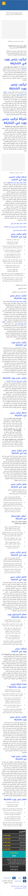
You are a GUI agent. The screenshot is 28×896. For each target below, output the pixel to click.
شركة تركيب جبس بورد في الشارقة (14, 120)
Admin (19, 878)
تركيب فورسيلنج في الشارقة (19, 517)
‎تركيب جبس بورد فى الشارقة (19, 344)
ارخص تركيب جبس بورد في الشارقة (18, 553)
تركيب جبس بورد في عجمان (18, 301)
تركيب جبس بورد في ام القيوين (17, 182)
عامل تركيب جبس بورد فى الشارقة (19, 235)
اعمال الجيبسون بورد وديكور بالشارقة (17, 616)
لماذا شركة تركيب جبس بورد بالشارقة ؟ (17, 685)
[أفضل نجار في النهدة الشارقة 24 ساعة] (21, 5)
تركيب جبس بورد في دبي (19, 223)
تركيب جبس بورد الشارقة (18, 86)
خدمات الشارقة (18, 881)
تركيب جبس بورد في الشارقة (19, 757)
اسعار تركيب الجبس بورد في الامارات (18, 178)
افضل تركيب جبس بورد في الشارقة (18, 578)
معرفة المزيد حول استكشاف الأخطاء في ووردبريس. (19, 887)
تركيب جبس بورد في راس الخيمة (16, 381)
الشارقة (24, 69)
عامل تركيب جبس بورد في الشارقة (19, 485)
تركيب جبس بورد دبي (20, 230)
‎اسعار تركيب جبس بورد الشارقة (18, 414)
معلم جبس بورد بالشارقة (15, 799)
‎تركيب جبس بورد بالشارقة (15, 378)
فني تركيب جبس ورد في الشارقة (19, 452)
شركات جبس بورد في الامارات (19, 650)
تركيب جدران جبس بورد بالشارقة (18, 297)
